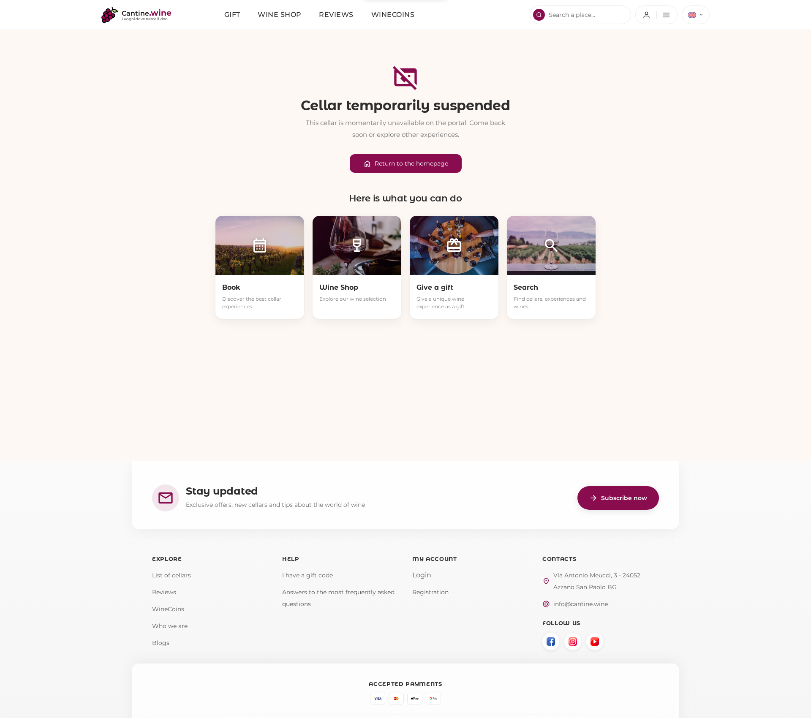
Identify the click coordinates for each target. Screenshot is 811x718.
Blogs (160, 643)
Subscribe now (618, 498)
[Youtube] (594, 641)
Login (421, 575)
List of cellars (171, 575)
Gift (232, 15)
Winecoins (393, 15)
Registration (430, 592)
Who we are (170, 626)
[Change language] (696, 14)
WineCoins (168, 609)
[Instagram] (572, 641)
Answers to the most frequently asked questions (338, 598)
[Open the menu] (656, 14)
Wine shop (280, 15)
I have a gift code (307, 575)
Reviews (336, 15)
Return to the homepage (405, 164)
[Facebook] (550, 641)
